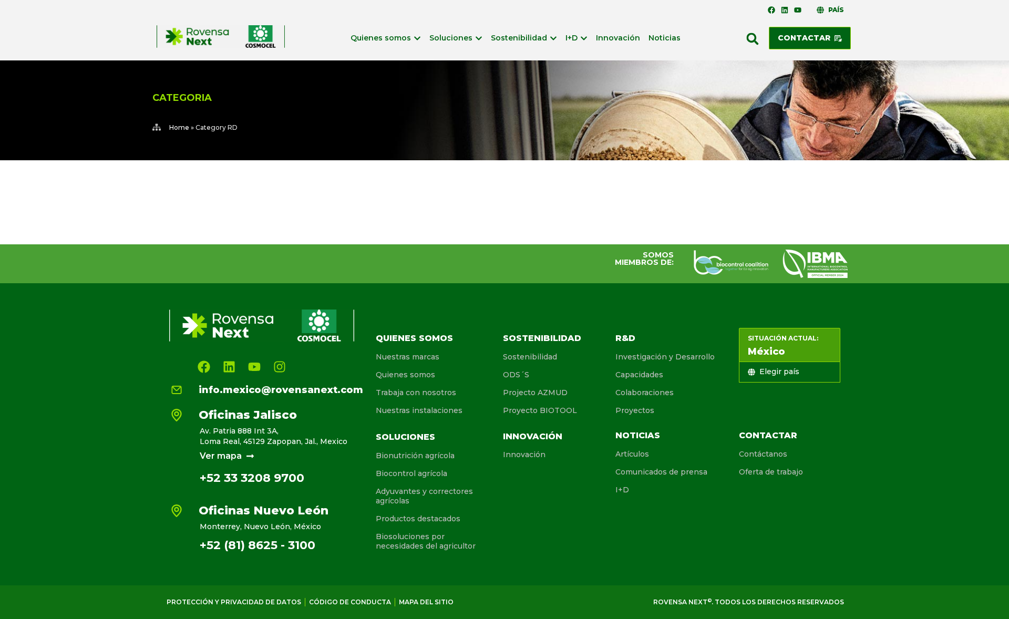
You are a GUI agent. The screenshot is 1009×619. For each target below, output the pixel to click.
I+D (622, 489)
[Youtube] (798, 10)
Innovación (532, 436)
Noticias (637, 435)
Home (179, 127)
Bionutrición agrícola (415, 455)
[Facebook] (771, 10)
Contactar (768, 435)
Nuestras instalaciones (419, 410)
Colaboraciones (644, 392)
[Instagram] (279, 366)
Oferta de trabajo (771, 472)
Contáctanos (763, 454)
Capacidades (639, 374)
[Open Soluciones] (478, 38)
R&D (625, 338)
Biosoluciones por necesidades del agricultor (426, 541)
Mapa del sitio (426, 602)
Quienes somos (414, 338)
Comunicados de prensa (661, 472)
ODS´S (516, 374)
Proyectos (634, 410)
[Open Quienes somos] (417, 38)
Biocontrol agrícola (411, 473)
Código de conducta (350, 602)
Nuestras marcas (407, 357)
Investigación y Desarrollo (665, 357)
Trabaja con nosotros (416, 392)
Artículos (632, 454)
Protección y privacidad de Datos (234, 602)
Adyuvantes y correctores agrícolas (424, 496)
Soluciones (405, 437)
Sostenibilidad (542, 338)
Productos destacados (418, 518)
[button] (752, 38)
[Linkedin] (784, 10)
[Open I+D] (584, 38)
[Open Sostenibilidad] (553, 38)
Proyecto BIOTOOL (540, 410)
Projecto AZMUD (535, 392)
